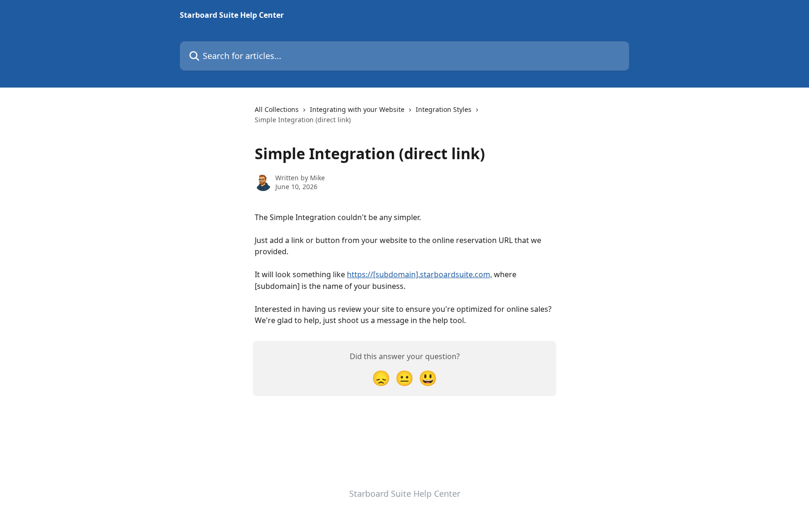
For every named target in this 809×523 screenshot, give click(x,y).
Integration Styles (443, 109)
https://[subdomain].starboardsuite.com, (419, 274)
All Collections (277, 109)
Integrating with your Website (357, 109)
